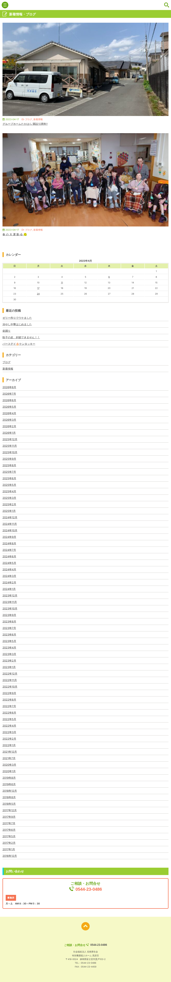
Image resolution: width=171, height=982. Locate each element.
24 (38, 293)
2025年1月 (9, 511)
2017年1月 (9, 849)
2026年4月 (9, 413)
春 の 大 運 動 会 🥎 (15, 234)
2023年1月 (9, 667)
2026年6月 (9, 400)
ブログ (7, 362)
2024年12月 (10, 517)
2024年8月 (9, 543)
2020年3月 (9, 764)
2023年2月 (9, 660)
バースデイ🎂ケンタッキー (19, 343)
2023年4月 (9, 647)
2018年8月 (9, 797)
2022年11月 (10, 680)
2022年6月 (9, 712)
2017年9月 (9, 816)
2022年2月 (9, 738)
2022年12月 (10, 673)
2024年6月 (9, 556)
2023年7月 (9, 628)
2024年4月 (9, 569)
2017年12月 (10, 810)
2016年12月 (10, 855)
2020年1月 (9, 771)
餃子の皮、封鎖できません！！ (21, 337)
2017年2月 (9, 842)
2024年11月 (10, 524)
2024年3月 (9, 576)
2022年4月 (9, 725)
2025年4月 (9, 491)
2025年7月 (9, 471)
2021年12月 (10, 751)
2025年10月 (10, 452)
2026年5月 (9, 406)
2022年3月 (9, 732)
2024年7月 (9, 550)
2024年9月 (9, 537)
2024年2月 (9, 582)
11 (62, 282)
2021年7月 (9, 758)
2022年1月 (9, 745)
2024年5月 (9, 563)
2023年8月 (9, 621)
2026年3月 (9, 419)
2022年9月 (9, 693)
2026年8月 (9, 387)
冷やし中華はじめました (17, 324)
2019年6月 (9, 784)
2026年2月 (9, 426)
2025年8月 (9, 465)
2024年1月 (9, 589)
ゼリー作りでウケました (17, 317)
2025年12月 (10, 439)
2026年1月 (9, 432)
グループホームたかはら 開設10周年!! (25, 124)
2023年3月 (9, 654)
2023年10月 (10, 608)
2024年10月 (10, 530)
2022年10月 (10, 686)
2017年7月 (9, 823)
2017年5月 (9, 836)
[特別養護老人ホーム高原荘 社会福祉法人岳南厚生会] (85, 5)
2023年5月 (9, 641)
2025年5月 (9, 484)
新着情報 (8, 368)
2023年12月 (10, 595)
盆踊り (7, 330)
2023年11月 (10, 602)
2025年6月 (9, 478)
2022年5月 (9, 719)
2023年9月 (9, 615)
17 (38, 288)
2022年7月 (9, 706)
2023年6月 (9, 634)
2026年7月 (9, 393)
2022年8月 (9, 699)
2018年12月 (10, 790)
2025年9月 (9, 458)
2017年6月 (9, 829)
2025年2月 (9, 504)
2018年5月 (9, 803)
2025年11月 (10, 445)
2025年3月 (9, 498)
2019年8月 (9, 777)
